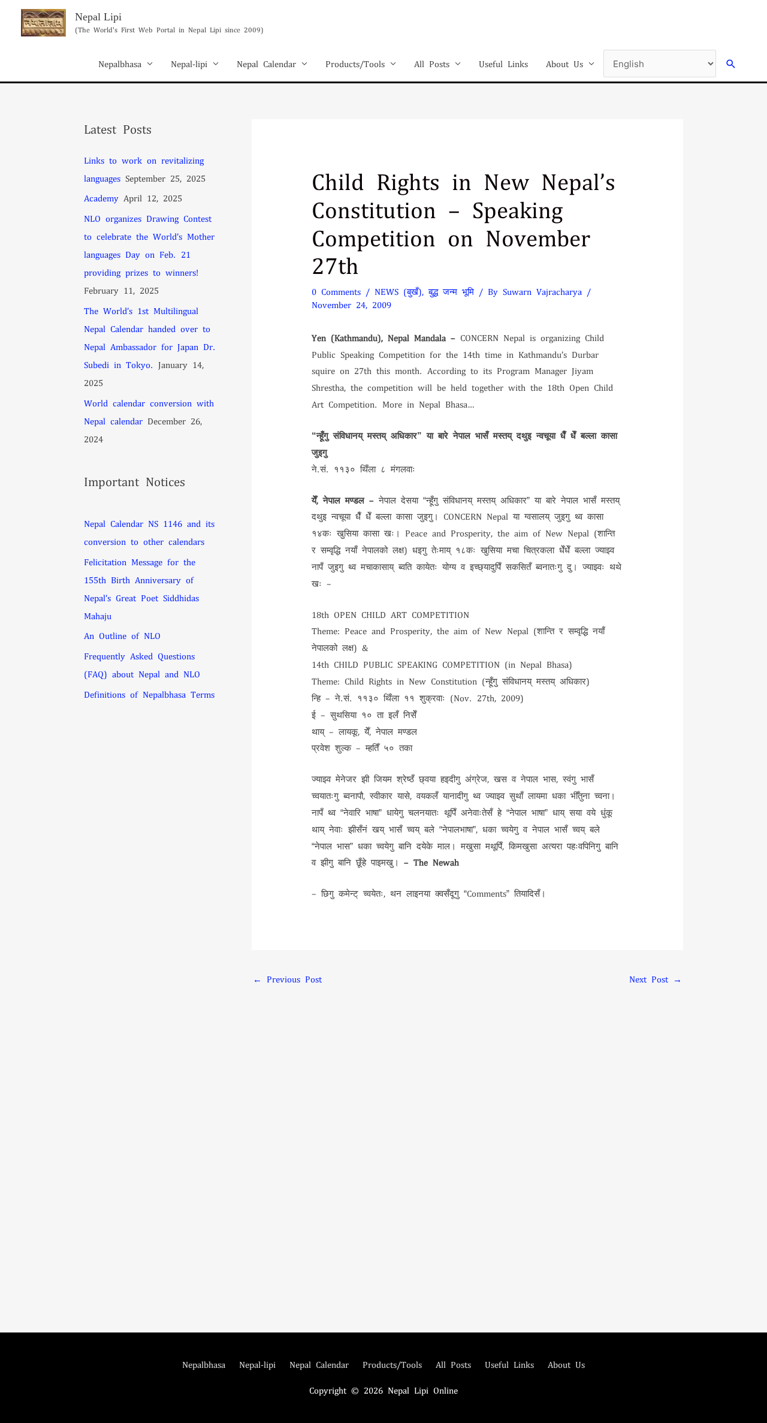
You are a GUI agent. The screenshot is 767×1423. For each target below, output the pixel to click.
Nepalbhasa (119, 63)
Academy (101, 198)
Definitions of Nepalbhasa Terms (149, 694)
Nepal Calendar (266, 63)
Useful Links (503, 63)
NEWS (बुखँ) (398, 291)
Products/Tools (355, 63)
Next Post (655, 979)
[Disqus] (467, 1141)
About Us (564, 63)
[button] (731, 64)
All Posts (431, 63)
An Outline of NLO (122, 635)
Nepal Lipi (98, 17)
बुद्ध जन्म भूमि (451, 291)
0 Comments (336, 291)
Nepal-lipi (189, 63)
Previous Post (287, 979)
